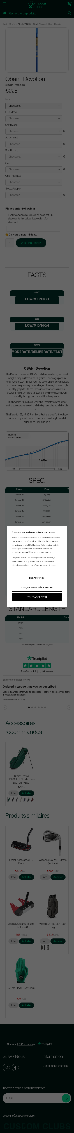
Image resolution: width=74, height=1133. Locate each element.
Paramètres (37, 578)
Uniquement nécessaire (37, 587)
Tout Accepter (37, 597)
